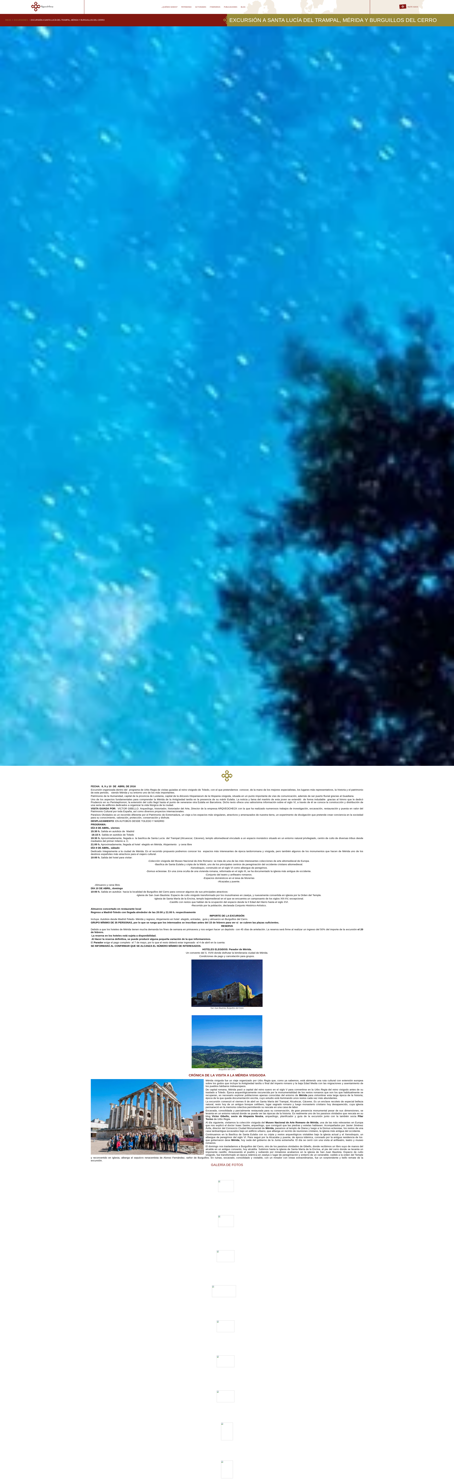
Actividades (200, 7)
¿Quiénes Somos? (170, 7)
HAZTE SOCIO (413, 7)
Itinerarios (215, 7)
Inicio (8, 20)
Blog (243, 7)
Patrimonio (186, 7)
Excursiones (21, 20)
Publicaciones (230, 7)
